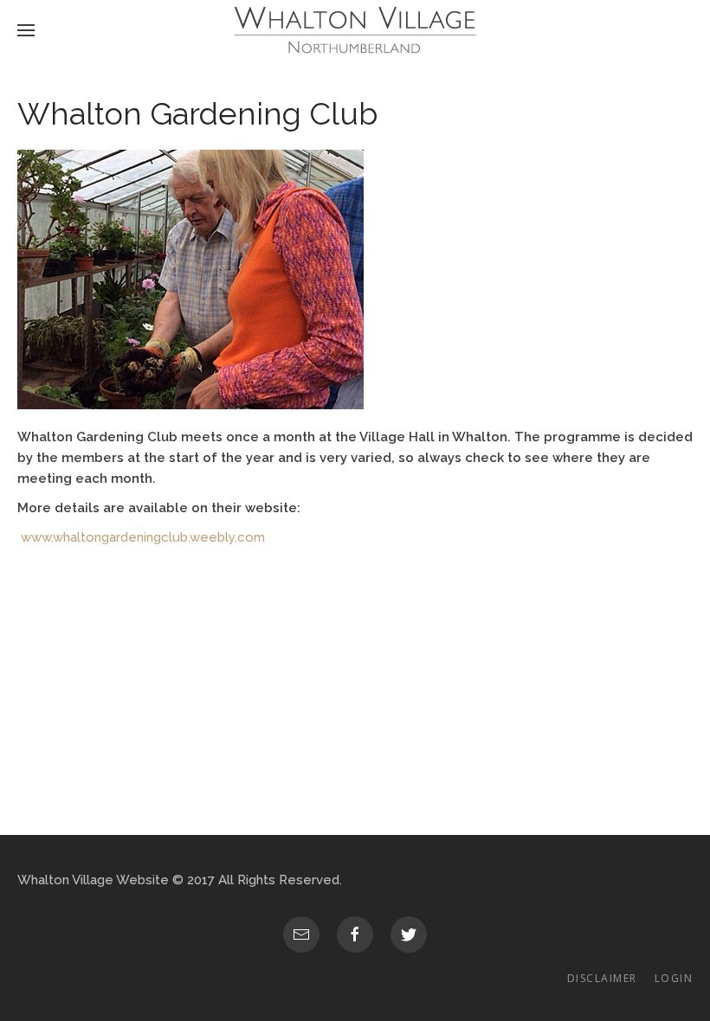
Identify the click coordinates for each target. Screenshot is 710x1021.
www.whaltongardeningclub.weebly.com (143, 537)
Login (674, 978)
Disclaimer (602, 978)
